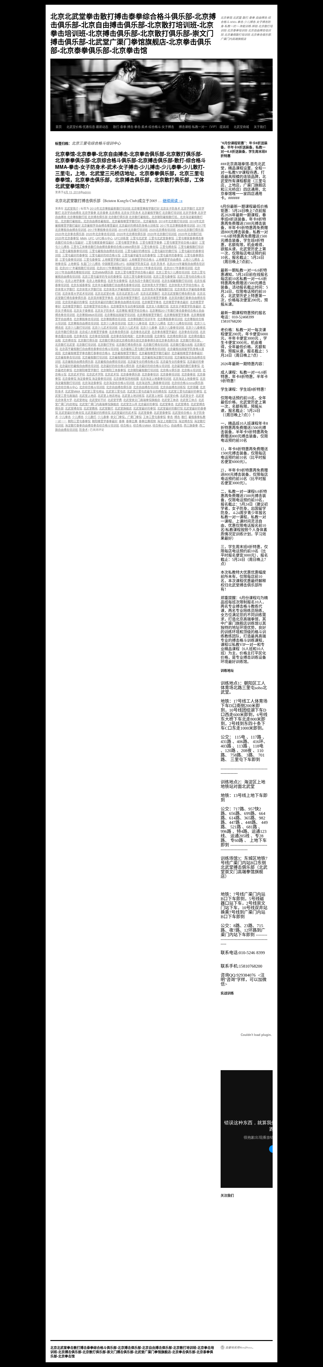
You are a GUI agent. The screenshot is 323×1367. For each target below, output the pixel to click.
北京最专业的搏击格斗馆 (143, 361)
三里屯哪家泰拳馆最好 (100, 242)
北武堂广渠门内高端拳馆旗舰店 (99, 404)
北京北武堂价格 (105, 293)
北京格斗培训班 (191, 370)
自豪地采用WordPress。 (240, 1347)
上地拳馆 (73, 264)
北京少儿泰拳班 (195, 327)
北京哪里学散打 (72, 306)
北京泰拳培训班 (170, 374)
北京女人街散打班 (157, 306)
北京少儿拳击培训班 (113, 323)
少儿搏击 (77, 417)
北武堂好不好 (97, 400)
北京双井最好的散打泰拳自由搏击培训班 (114, 302)
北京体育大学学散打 (154, 285)
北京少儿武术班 (129, 327)
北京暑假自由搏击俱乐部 (77, 361)
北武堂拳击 (166, 404)
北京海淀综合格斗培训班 (119, 383)
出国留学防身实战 (137, 264)
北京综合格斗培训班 (92, 387)
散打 (184, 417)
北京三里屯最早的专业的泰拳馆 (102, 276)
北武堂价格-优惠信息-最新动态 (87, 126)
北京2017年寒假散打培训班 (113, 268)
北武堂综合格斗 (182, 413)
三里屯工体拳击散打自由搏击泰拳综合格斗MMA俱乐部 (105, 247)
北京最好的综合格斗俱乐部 (117, 366)
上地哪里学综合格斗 (141, 259)
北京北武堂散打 (150, 293)
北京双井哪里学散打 (127, 298)
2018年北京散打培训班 (133, 230)
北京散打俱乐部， (191, 340)
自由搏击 (176, 425)
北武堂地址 (81, 400)
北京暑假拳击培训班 (68, 357)
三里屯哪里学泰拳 (151, 242)
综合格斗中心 (161, 425)
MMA (83, 238)
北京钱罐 (192, 387)
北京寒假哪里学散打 (149, 315)
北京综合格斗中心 (66, 387)
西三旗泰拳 (191, 425)
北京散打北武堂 (65, 344)
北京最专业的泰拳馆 (173, 361)
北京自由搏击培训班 (146, 387)
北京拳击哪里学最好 (164, 332)
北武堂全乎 (187, 396)
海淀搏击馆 (186, 421)
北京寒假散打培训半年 (141, 319)
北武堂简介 (71, 208)
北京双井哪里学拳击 (100, 298)
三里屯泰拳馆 (91, 259)
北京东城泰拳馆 (81, 285)
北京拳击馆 (81, 336)
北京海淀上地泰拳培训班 (155, 378)
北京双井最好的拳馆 (75, 302)
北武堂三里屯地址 (93, 391)
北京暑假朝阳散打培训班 (124, 357)
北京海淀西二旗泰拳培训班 (153, 383)
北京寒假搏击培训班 (113, 319)
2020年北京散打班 (190, 234)
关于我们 (260, 126)
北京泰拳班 (188, 374)
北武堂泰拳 (145, 413)
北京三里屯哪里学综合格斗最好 (134, 272)
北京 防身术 (157, 264)
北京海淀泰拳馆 (92, 383)
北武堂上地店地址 (109, 396)
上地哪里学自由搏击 (168, 259)
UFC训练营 (121, 238)
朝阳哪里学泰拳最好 (105, 421)
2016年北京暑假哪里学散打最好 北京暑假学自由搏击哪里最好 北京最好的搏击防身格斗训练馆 (130, 223)
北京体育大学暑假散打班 (157, 289)
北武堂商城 (241, 126)
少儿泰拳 (103, 417)
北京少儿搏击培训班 (180, 323)
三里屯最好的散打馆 (164, 251)
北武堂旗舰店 (123, 408)
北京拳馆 (160, 336)
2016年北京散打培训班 (173, 221)
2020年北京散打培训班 (162, 234)
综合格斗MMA (142, 425)
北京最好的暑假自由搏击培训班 (79, 366)
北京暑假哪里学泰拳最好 (187, 353)
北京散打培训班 (86, 344)
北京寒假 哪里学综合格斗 (132, 310)
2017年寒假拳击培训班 (102, 230)
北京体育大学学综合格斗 (184, 285)
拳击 (170, 417)
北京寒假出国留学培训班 (119, 315)
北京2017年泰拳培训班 (178, 268)
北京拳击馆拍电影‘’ (122, 336)
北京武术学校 (76, 374)
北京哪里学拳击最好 (175, 302)
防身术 (83, 430)
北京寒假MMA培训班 (89, 315)
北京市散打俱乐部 (66, 332)
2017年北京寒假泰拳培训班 (177, 225)
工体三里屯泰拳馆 (154, 417)
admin (87, 192)
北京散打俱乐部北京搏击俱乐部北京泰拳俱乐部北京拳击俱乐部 (139, 340)
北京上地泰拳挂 (96, 281)
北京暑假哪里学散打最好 (154, 353)
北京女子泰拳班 (83, 310)
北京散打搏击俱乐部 (129, 344)
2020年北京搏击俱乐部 (131, 234)
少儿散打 (90, 417)
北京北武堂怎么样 (127, 293)
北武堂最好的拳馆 (144, 408)
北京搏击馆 (69, 340)
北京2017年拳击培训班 (147, 268)
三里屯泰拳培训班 (70, 259)
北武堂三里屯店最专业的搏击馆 (147, 391)
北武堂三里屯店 (116, 391)
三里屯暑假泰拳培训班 (73, 251)
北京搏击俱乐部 (177, 336)
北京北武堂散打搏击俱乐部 (179, 293)
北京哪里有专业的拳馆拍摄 (127, 306)
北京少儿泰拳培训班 (171, 327)
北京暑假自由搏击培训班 (110, 361)
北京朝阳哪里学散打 (86, 370)
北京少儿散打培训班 (78, 327)
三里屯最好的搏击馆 (137, 251)
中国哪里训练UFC (113, 264)
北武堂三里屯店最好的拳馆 (185, 391)
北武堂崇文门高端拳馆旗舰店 (141, 400)
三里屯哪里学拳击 (126, 242)
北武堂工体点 (188, 400)
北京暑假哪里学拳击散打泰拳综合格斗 (86, 353)
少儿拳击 (65, 417)
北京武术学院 (94, 374)
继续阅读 (173, 200)
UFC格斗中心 (104, 238)
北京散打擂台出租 (181, 344)
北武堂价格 (171, 396)
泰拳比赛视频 (147, 421)
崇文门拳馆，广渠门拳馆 (126, 417)
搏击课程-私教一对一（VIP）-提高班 (204, 126)
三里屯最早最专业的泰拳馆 (139, 255)
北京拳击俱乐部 (119, 332)
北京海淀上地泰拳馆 (185, 378)
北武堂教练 (90, 408)
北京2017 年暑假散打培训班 (77, 268)
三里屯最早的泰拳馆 (170, 255)
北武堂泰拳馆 (162, 413)
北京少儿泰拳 (148, 327)
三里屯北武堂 (138, 238)
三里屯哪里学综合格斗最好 (181, 242)
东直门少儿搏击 (90, 264)
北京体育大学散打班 (89, 289)
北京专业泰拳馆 (117, 281)
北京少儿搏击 (157, 323)
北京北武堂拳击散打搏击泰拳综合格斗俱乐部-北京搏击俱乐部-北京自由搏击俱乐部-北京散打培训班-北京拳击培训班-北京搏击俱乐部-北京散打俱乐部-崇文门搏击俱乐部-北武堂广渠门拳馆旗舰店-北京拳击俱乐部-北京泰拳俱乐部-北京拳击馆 (133, 33)
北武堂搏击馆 (73, 408)
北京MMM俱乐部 (102, 272)
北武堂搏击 (182, 404)
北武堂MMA (72, 391)
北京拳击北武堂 (140, 332)
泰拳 (122, 421)
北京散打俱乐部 (88, 340)
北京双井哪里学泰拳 (154, 298)
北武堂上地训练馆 (133, 396)
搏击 (177, 417)
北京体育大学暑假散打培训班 (121, 289)
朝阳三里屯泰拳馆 (79, 421)
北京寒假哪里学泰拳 (176, 315)
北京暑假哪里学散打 (124, 353)
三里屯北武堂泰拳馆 (161, 238)
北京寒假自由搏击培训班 (83, 323)
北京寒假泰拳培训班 (170, 319)
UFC (91, 238)
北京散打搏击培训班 (156, 344)
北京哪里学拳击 (152, 302)
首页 (59, 126)
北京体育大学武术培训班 (77, 293)
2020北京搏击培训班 (162, 230)
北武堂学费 (115, 400)
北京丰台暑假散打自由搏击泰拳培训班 (116, 285)
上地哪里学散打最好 (114, 259)
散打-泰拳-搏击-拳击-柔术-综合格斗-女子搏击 (143, 126)
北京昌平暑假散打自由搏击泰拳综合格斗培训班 (89, 349)
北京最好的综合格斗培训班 (153, 366)
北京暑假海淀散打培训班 (157, 357)
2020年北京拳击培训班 (100, 234)
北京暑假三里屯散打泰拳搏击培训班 (143, 349)
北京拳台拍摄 (144, 336)
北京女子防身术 (105, 310)
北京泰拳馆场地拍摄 (126, 378)
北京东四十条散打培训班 (144, 281)
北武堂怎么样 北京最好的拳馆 (139, 404)
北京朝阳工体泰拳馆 (113, 370)
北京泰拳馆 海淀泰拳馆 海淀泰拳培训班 (87, 378)
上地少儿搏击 (191, 259)
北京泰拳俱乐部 (130, 374)
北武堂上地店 (87, 396)
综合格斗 (126, 425)
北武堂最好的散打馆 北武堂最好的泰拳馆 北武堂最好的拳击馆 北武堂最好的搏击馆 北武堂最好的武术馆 (130, 410)
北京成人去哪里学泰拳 (93, 332)
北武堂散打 (106, 408)
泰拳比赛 (131, 421)
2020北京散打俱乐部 (190, 230)
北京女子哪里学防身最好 (185, 306)
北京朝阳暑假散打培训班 (143, 370)
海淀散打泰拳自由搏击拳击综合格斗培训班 (92, 425)
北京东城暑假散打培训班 (177, 281)
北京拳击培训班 (188, 332)
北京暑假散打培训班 (95, 357)
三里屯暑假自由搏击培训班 (106, 251)
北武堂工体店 (170, 400)
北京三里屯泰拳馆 (164, 276)
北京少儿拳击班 (137, 323)
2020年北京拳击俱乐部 (69, 234)
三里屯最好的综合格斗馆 (104, 255)
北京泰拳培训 (150, 374)
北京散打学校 (106, 344)
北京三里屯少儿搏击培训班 (173, 272)
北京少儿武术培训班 (105, 327)
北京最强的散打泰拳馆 (185, 366)
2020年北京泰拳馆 (67, 238)
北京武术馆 (112, 374)
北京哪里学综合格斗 (96, 306)
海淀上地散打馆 (167, 421)
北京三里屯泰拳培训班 (137, 276)
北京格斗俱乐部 (170, 370)
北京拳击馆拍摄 (99, 336)
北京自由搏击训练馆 (173, 387)
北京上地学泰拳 (75, 281)
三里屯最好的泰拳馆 (75, 255)
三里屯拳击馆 (149, 247)
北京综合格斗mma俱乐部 (187, 383)
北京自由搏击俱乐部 (119, 387)
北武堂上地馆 (154, 396)
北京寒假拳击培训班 (86, 319)
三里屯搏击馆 (168, 247)
